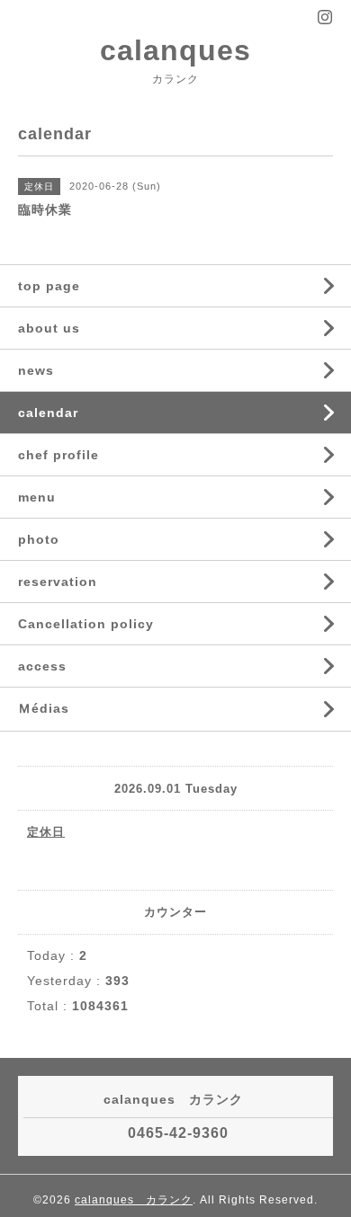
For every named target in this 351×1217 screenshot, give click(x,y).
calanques (175, 50)
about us (49, 328)
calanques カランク (134, 1200)
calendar (48, 412)
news (36, 370)
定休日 (46, 832)
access (42, 666)
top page (49, 286)
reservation (57, 581)
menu (37, 497)
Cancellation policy (86, 624)
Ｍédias (43, 708)
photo (38, 539)
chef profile (58, 455)
